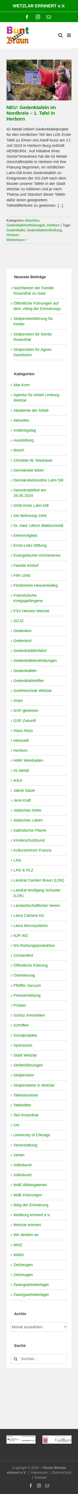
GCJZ (18, 621)
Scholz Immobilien (29, 1015)
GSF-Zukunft (24, 720)
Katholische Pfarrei (29, 830)
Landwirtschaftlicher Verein (36, 905)
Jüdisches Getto (27, 810)
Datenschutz (61, 1472)
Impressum (39, 1472)
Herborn (53, 225)
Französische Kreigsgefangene (28, 598)
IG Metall (21, 770)
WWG (18, 1255)
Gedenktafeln (25, 671)
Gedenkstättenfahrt (30, 650)
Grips (18, 700)
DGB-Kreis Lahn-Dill (31, 505)
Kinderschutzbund (29, 840)
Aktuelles (32, 220)
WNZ (17, 1245)
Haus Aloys (23, 730)
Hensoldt (21, 740)
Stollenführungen (28, 1065)
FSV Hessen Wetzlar (31, 611)
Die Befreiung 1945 (30, 515)
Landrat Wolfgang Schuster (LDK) (37, 893)
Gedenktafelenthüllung (44, 230)
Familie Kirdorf (26, 565)
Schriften (21, 1025)
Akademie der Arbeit (31, 410)
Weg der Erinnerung (30, 1205)
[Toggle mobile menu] (69, 35)
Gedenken (22, 631)
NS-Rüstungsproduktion (34, 945)
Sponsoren (22, 1045)
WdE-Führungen (27, 1195)
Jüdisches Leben (28, 820)
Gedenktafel (15, 230)
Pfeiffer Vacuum (27, 985)
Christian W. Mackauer (33, 460)
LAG (17, 860)
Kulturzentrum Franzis (32, 850)
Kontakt (41, 1477)
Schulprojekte (25, 1035)
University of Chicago (31, 1135)
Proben (19, 1005)
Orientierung (24, 975)
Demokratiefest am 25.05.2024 (29, 493)
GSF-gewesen (25, 710)
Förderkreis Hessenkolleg (35, 585)
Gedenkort (22, 641)
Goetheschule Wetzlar (32, 690)
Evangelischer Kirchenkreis (36, 555)
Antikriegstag (24, 430)
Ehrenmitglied (25, 535)
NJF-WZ (20, 935)
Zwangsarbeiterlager (31, 1285)
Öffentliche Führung (30, 965)
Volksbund (22, 1165)
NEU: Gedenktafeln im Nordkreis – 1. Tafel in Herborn (31, 113)
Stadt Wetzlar (25, 1055)
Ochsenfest (23, 955)
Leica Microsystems (30, 925)
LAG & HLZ (23, 870)
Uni (16, 1125)
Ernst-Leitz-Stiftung (30, 545)
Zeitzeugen (23, 1265)
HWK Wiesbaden (28, 760)
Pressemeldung (27, 995)
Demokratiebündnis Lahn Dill (38, 480)
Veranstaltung (25, 1145)
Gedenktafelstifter (28, 681)
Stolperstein (23, 1075)
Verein (18, 1155)
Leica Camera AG (28, 915)
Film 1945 (22, 575)
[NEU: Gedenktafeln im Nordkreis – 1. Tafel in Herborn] (39, 80)
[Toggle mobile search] (60, 35)
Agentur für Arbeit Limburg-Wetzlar (36, 397)
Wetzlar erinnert (27, 1225)
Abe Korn (21, 385)
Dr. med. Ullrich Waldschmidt (38, 525)
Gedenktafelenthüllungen (25, 225)
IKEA (17, 780)
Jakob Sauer (24, 790)
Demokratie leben (28, 470)
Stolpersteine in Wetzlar (34, 1085)
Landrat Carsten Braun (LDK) (38, 880)
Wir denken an (26, 1235)
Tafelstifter (22, 1105)
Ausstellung (23, 440)
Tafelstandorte (25, 1095)
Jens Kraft (22, 800)
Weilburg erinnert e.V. (32, 1215)
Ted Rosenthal (25, 1115)
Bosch (18, 450)
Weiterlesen (15, 240)
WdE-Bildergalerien (30, 1185)
